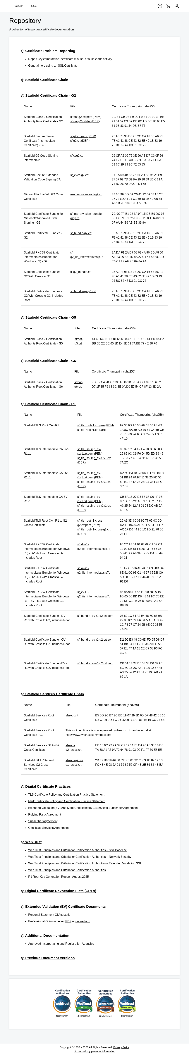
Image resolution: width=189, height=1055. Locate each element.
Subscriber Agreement (42, 821)
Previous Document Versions (49, 958)
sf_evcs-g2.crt (79, 175)
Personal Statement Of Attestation (50, 914)
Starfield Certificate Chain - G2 (50, 95)
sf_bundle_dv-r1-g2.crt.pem (95, 615)
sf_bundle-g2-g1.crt (83, 291)
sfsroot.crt (72, 715)
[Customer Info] (176, 6)
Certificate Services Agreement (48, 827)
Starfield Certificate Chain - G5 (50, 317)
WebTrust (33, 842)
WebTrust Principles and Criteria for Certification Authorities (67, 870)
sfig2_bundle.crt (80, 271)
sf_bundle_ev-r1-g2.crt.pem (95, 663)
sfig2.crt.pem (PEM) (83, 136)
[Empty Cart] (168, 6)
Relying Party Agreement (44, 814)
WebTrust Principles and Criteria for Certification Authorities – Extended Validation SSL (85, 863)
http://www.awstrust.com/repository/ (88, 734)
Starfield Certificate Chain (46, 80)
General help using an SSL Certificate (53, 65)
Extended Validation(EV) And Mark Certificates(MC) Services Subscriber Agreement (83, 807)
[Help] (160, 6)
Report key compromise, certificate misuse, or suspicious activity (70, 59)
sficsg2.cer (77, 155)
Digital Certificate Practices (47, 786)
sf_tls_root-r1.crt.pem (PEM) (95, 425)
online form (82, 921)
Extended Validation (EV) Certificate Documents (65, 907)
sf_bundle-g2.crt (80, 233)
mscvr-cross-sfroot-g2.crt (86, 194)
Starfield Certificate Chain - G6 (50, 361)
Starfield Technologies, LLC (22, 6)
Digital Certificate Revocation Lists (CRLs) (60, 891)
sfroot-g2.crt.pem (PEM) (85, 116)
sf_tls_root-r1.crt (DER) (92, 429)
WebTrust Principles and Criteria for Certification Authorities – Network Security (79, 856)
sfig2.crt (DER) (80, 140)
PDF (68, 921)
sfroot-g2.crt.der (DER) (85, 121)
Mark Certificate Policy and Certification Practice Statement (66, 801)
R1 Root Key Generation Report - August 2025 (58, 876)
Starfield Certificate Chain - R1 (50, 404)
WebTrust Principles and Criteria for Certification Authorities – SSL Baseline (77, 850)
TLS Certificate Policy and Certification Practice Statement (66, 794)
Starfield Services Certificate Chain (54, 694)
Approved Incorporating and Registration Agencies (61, 943)
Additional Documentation (46, 935)
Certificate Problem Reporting (49, 51)
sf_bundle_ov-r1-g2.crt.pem (95, 639)
